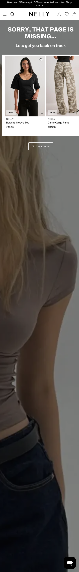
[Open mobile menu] (4, 14)
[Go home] (39, 14)
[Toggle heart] (41, 60)
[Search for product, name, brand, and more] (12, 14)
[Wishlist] (66, 14)
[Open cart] (74, 14)
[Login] (59, 14)
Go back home (41, 146)
